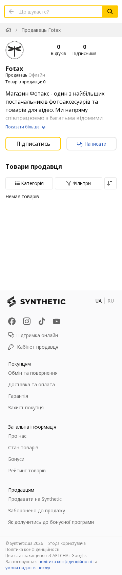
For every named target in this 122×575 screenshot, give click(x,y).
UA (98, 300)
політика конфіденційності (65, 561)
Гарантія (18, 396)
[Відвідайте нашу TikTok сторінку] (41, 321)
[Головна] (8, 30)
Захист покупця (26, 407)
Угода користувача (67, 543)
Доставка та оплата (31, 384)
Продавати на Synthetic (35, 499)
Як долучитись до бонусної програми (51, 522)
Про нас (17, 436)
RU (110, 300)
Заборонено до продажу (36, 510)
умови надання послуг (28, 568)
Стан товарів (23, 447)
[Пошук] (110, 11)
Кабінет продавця (37, 347)
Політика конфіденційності (32, 549)
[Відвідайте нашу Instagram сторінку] (26, 321)
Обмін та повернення (33, 373)
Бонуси (16, 459)
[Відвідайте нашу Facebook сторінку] (11, 321)
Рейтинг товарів (27, 470)
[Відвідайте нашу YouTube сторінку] (56, 321)
